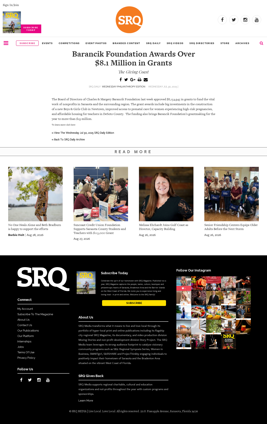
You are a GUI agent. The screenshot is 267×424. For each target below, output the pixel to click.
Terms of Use (25, 352)
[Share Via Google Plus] (132, 80)
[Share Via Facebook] (121, 80)
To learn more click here (63, 124)
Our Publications (28, 330)
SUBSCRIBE (134, 303)
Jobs (20, 347)
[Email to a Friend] (146, 80)
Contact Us (24, 325)
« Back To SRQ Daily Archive (68, 139)
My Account (25, 308)
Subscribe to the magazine (35, 314)
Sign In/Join (11, 5)
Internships (24, 341)
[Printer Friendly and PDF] (139, 80)
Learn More (85, 400)
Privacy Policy (26, 357)
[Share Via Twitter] (126, 80)
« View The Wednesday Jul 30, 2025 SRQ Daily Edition (83, 132)
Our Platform (25, 336)
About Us (23, 319)
